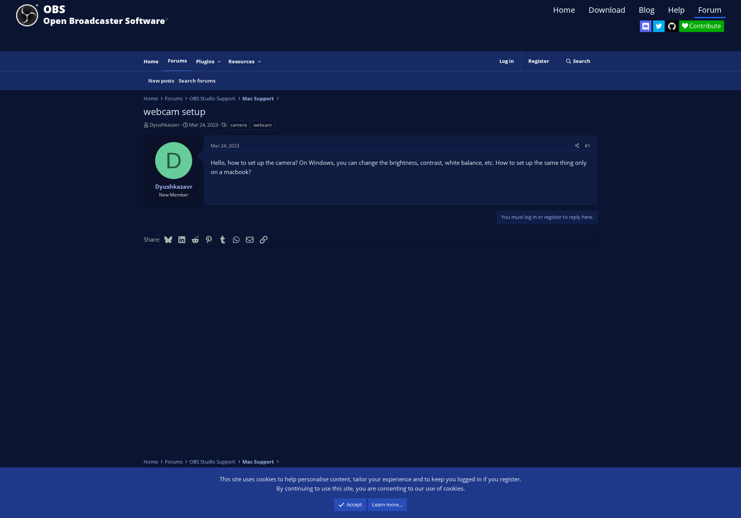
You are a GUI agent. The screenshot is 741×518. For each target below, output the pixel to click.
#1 (587, 145)
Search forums (197, 80)
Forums (177, 60)
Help (676, 10)
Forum (710, 10)
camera (238, 125)
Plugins (205, 61)
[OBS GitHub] (672, 26)
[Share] (577, 146)
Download (607, 10)
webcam (263, 125)
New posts (161, 80)
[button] (219, 61)
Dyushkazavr (164, 124)
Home (564, 10)
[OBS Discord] (645, 26)
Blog (647, 10)
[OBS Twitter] (659, 26)
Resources (241, 61)
